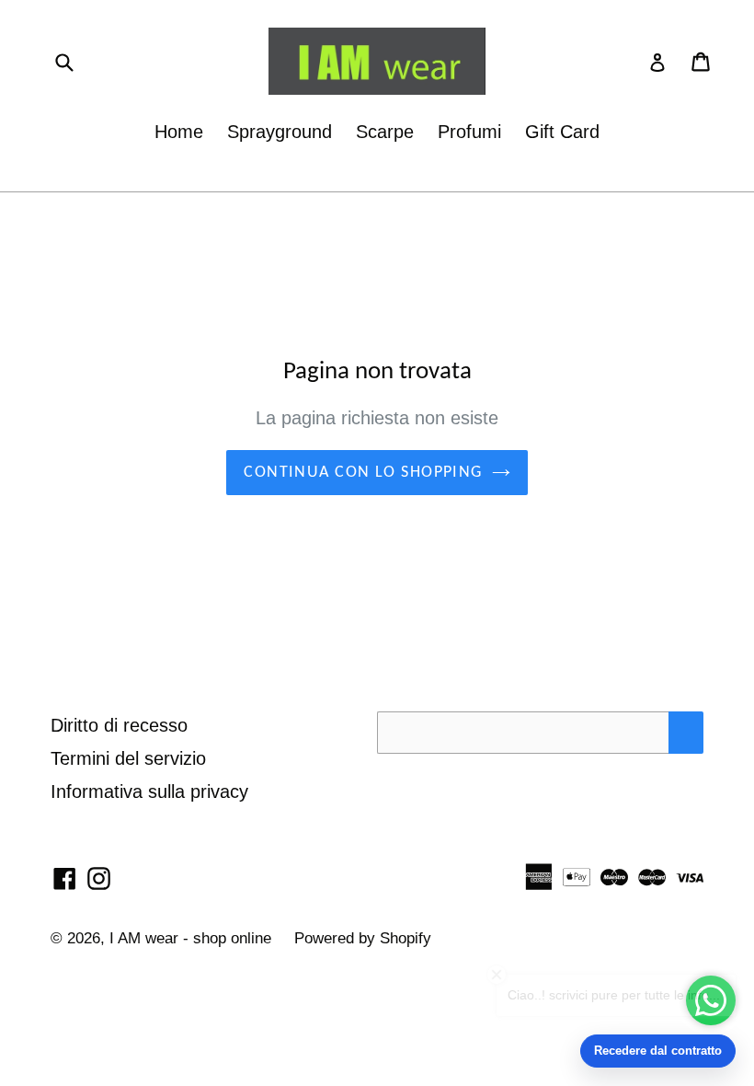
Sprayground (279, 131)
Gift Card (562, 131)
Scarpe (385, 131)
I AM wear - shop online (192, 938)
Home (178, 131)
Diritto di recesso (119, 725)
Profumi (469, 131)
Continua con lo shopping (363, 472)
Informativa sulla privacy (149, 791)
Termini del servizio (128, 758)
